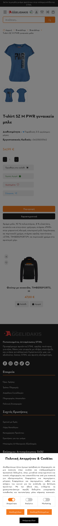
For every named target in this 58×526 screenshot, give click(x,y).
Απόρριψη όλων (29, 520)
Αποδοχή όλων (15, 512)
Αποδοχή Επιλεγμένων (39, 512)
